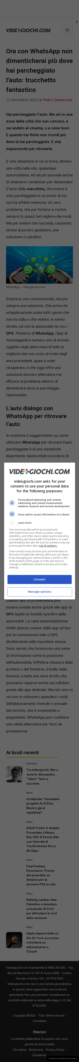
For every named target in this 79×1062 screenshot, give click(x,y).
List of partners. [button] (48, 545)
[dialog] (39, 531)
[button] (39, 523)
